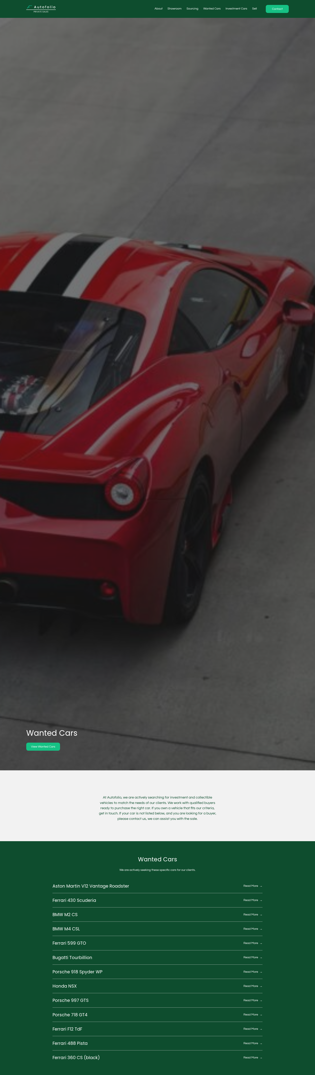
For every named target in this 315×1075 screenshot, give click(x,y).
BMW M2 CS (65, 915)
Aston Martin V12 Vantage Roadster (90, 886)
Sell (254, 8)
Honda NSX (64, 986)
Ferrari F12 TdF (67, 1029)
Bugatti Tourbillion (72, 957)
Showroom (175, 8)
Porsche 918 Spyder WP (77, 972)
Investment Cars (236, 8)
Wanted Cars (212, 8)
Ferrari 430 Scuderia (74, 900)
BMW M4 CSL (66, 929)
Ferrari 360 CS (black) (76, 1058)
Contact (277, 8)
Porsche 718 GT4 (69, 1015)
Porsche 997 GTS (70, 1000)
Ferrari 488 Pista (70, 1043)
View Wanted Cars (43, 746)
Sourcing (192, 8)
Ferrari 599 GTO (69, 943)
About (159, 8)
